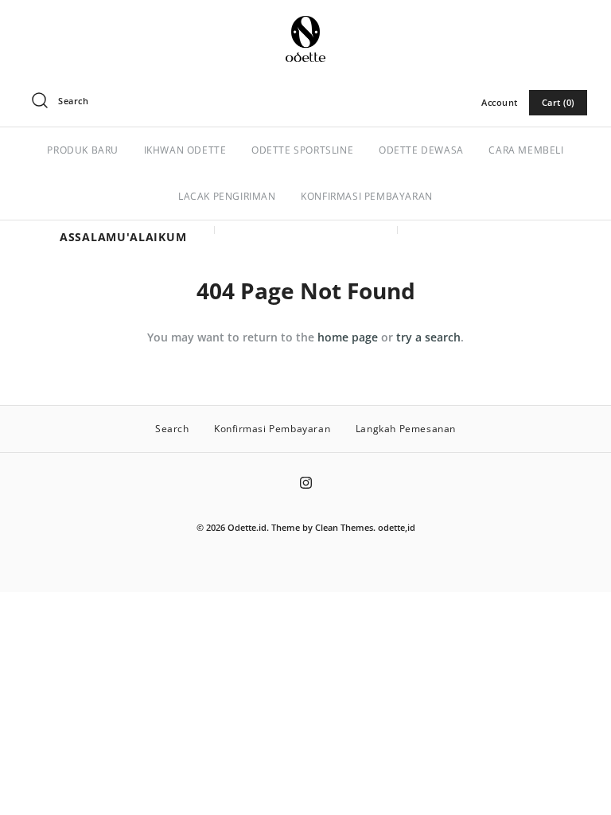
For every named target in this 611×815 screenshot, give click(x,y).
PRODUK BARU (83, 150)
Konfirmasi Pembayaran (272, 428)
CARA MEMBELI (525, 150)
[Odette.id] (305, 24)
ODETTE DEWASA (421, 150)
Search (172, 428)
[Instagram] (306, 483)
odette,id (396, 527)
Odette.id (247, 527)
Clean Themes (344, 527)
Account (499, 102)
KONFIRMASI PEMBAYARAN (367, 196)
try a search (428, 337)
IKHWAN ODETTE (185, 150)
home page (347, 337)
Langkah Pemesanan (406, 428)
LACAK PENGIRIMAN (227, 196)
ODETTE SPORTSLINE (302, 150)
